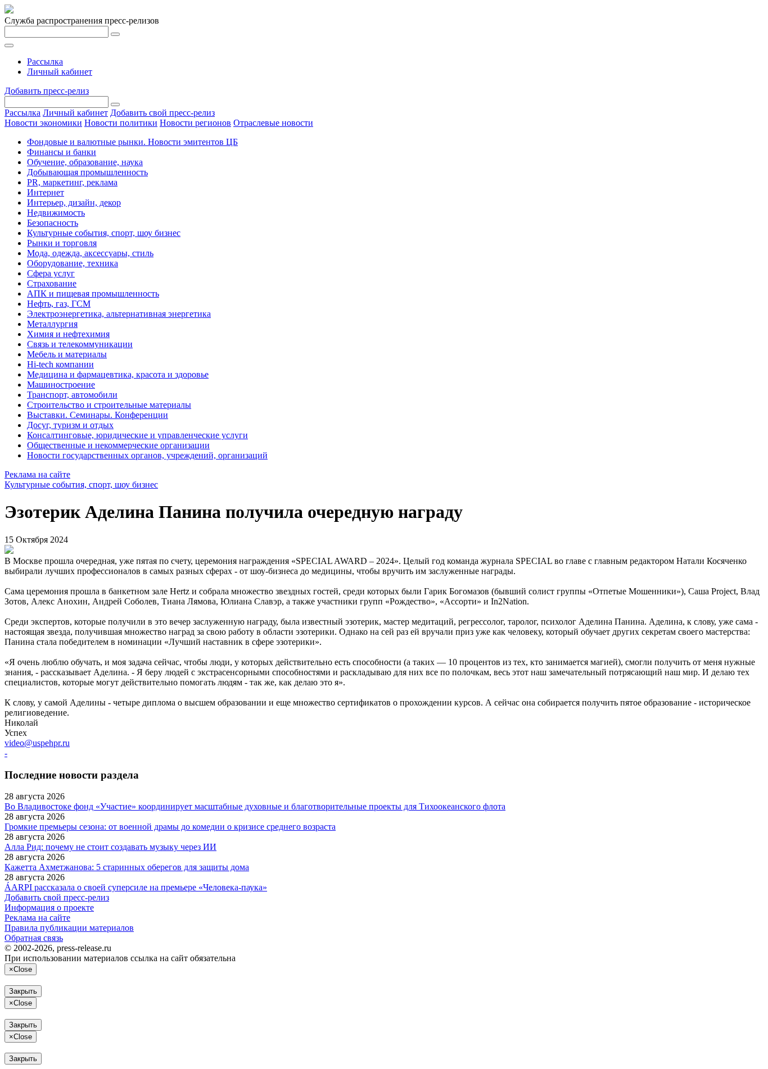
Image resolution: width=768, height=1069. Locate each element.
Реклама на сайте (37, 474)
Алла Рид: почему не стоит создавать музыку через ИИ (110, 847)
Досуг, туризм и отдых (70, 425)
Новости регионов (195, 123)
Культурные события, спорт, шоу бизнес (103, 233)
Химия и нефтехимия (68, 334)
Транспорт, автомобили (72, 394)
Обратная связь (33, 938)
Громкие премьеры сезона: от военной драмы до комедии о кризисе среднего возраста (170, 826)
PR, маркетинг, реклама (72, 182)
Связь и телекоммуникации (80, 344)
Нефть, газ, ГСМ (59, 303)
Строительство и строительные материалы (109, 405)
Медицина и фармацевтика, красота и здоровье (118, 374)
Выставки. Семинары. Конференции (97, 415)
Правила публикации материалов (69, 927)
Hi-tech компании (60, 364)
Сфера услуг (51, 273)
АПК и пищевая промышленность (93, 293)
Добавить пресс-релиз (46, 90)
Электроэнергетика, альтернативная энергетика (119, 314)
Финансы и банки (61, 152)
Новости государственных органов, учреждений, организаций (147, 455)
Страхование (51, 283)
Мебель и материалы (67, 354)
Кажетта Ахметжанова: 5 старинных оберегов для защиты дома (126, 867)
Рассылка (45, 61)
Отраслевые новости (273, 123)
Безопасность (52, 223)
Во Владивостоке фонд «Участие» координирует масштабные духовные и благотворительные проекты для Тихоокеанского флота (254, 806)
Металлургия (52, 324)
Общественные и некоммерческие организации (118, 445)
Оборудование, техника (72, 263)
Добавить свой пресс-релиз (162, 112)
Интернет (45, 192)
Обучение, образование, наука (85, 162)
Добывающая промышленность (87, 172)
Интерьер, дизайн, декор (74, 202)
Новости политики (120, 123)
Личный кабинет (59, 71)
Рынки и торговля (62, 243)
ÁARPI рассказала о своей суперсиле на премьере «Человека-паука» (135, 887)
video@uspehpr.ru (37, 743)
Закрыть (23, 991)
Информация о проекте (49, 907)
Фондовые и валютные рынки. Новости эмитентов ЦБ (132, 142)
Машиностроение (61, 384)
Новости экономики (43, 123)
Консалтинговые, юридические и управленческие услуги (137, 435)
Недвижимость (56, 212)
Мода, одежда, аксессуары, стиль (90, 253)
